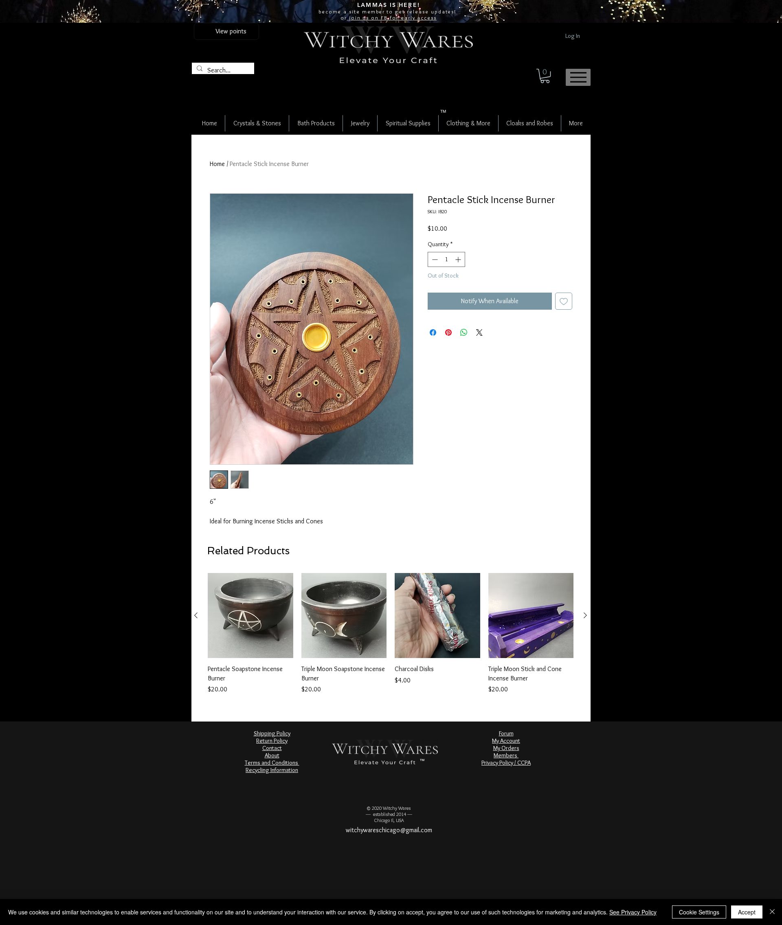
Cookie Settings (699, 912)
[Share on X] (479, 332)
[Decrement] (434, 259)
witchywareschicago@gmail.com (389, 830)
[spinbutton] (446, 259)
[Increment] (459, 259)
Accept (747, 912)
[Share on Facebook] (433, 332)
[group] (390, 634)
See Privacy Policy (633, 912)
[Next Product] (585, 615)
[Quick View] (250, 615)
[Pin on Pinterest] (448, 332)
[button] (545, 76)
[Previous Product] (196, 615)
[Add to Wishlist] (563, 301)
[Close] (772, 911)
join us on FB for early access (392, 17)
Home (217, 164)
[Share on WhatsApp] (464, 332)
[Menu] (578, 77)
